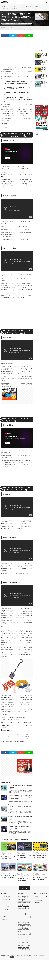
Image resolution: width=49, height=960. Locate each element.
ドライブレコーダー (22, 23)
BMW (19, 896)
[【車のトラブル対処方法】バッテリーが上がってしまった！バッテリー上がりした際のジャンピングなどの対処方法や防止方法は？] (4, 797)
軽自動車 (20, 948)
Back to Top (24, 888)
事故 (27, 928)
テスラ (19, 914)
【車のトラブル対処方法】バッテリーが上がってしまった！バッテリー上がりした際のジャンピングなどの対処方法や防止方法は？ (20, 797)
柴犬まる (26, 939)
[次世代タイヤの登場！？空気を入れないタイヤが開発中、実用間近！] (4, 788)
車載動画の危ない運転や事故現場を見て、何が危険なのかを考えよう (16, 736)
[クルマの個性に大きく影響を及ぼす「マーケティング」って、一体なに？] (4, 829)
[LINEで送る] (29, 35)
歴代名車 (4, 916)
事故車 (28, 23)
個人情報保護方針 (24, 955)
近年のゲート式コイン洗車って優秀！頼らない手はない (24, 857)
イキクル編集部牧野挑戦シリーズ (24, 902)
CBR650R (43, 874)
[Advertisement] (17, 50)
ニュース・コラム (14, 6)
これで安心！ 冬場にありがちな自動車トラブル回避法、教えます (16, 722)
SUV (23, 896)
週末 (24, 948)
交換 (4, 854)
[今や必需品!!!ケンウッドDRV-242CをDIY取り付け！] (38, 69)
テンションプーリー (7, 853)
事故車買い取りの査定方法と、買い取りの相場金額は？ (14, 741)
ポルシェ (24, 919)
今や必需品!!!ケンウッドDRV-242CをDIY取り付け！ (39, 857)
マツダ (27, 922)
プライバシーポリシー (33, 955)
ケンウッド (40, 853)
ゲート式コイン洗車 (21, 853)
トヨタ (23, 914)
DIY (3, 853)
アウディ (20, 899)
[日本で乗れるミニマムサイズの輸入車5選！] (38, 84)
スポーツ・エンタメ (5, 6)
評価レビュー (37, 6)
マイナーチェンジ (21, 922)
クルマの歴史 (25, 905)
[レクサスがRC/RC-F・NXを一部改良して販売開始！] (38, 76)
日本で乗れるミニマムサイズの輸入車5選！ (44, 82)
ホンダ (19, 919)
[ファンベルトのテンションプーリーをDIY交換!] (38, 55)
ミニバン (20, 925)
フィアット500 (26, 875)
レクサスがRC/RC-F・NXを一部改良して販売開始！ (8, 876)
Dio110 (34, 875)
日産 (19, 939)
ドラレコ (44, 853)
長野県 (27, 948)
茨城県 (27, 942)
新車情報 (31, 6)
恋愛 (19, 937)
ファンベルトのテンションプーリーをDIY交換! (44, 54)
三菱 (24, 928)
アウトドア (25, 899)
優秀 (26, 853)
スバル (27, 908)
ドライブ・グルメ (23, 6)
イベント (20, 905)
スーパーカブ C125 (39, 875)
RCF (11, 873)
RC (9, 873)
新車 (22, 937)
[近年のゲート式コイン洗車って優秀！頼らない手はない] (38, 62)
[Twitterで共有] (13, 35)
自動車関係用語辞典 (38, 900)
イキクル (10, 955)
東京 (22, 939)
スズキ (23, 908)
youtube (17, 23)
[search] (47, 897)
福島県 (23, 942)
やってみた (27, 896)
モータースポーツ (26, 925)
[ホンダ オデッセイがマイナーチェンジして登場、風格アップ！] (4, 819)
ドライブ (28, 914)
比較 (19, 942)
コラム (19, 908)
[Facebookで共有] (5, 35)
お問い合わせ (14, 8)
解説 (19, 945)
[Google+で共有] (21, 35)
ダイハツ (26, 911)
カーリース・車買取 (6, 896)
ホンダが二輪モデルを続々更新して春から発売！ (40, 878)
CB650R (35, 874)
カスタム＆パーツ (5, 8)
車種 (29, 945)
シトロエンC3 (26, 874)
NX (8, 873)
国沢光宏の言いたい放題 (22, 934)
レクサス (20, 928)
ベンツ (28, 916)
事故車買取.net (37, 902)
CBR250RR (39, 874)
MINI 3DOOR (20, 874)
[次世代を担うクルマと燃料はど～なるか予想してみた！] (4, 809)
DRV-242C (36, 853)
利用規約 (17, 955)
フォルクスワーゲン (22, 916)
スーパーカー (20, 911)
